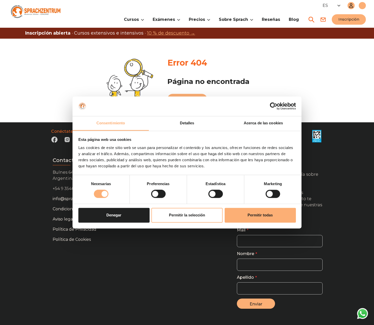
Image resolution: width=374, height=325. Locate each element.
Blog (294, 19)
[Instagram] (67, 141)
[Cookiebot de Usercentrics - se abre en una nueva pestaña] (273, 106)
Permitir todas (260, 215)
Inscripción (348, 19)
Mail (241, 230)
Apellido (245, 277)
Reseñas (271, 19)
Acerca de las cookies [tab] (263, 123)
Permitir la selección (187, 215)
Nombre (245, 253)
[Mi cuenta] (351, 5)
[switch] (158, 194)
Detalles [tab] (187, 123)
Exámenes (164, 19)
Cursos (131, 19)
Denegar (113, 215)
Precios (197, 19)
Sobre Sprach (233, 19)
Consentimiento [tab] (110, 123)
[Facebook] (54, 141)
